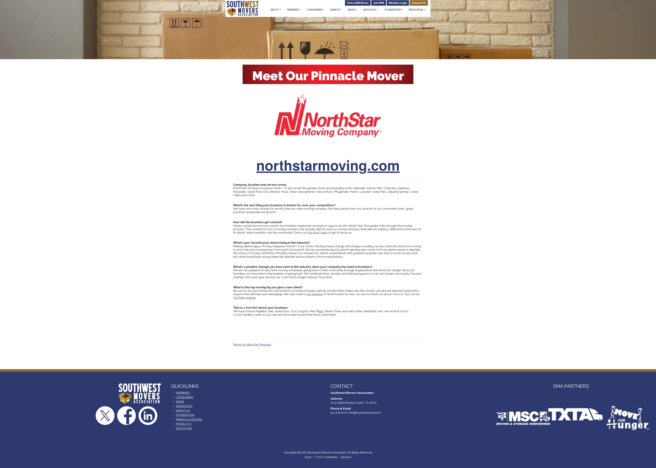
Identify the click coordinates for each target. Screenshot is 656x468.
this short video (318, 232)
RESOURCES (184, 406)
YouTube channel (244, 297)
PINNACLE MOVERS (189, 419)
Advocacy (369, 9)
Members (293, 9)
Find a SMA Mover (357, 3)
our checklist (314, 294)
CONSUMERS (184, 397)
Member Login (398, 3)
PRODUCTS (183, 424)
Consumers (314, 9)
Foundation (393, 9)
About (274, 9)
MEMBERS (183, 392)
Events (335, 9)
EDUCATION (184, 428)
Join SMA (378, 3)
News (351, 9)
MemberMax (331, 457)
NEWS (180, 401)
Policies (308, 457)
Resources (416, 9)
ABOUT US (183, 410)
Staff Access (346, 457)
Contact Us (419, 3)
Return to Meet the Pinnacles (252, 344)
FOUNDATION (185, 415)
